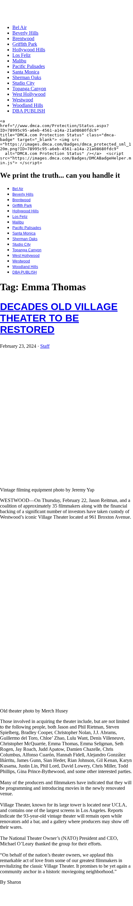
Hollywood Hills (28, 49)
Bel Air (19, 27)
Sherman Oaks (26, 77)
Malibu (19, 60)
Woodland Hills (27, 105)
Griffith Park (24, 44)
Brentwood (23, 38)
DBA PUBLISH (28, 110)
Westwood (22, 99)
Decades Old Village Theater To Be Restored (59, 318)
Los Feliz (21, 55)
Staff (44, 346)
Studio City (23, 83)
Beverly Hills (25, 33)
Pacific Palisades (28, 66)
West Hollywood (28, 94)
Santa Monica (25, 71)
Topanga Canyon (29, 88)
